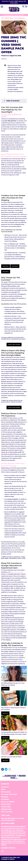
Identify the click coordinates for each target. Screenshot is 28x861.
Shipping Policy (6, 809)
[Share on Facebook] (2, 769)
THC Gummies (6, 792)
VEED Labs (16, 857)
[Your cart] (26, 6)
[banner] (14, 2)
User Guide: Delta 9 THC (9, 794)
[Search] (23, 6)
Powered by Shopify (8, 859)
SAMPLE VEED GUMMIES (14, 344)
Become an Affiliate (7, 802)
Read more (5, 688)
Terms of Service (6, 811)
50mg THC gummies (17, 572)
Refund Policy (5, 804)
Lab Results (5, 799)
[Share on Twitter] (6, 769)
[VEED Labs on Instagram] (2, 851)
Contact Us (5, 787)
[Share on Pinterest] (9, 769)
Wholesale (4, 797)
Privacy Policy (6, 806)
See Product (6, 266)
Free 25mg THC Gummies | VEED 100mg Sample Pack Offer (13, 44)
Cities (3, 789)
